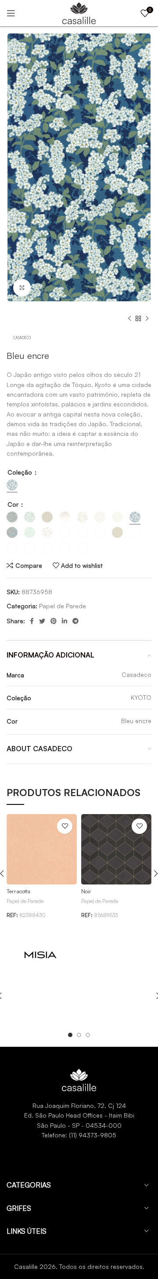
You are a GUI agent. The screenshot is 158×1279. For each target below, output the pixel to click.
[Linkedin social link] (64, 621)
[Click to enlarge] (22, 287)
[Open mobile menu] (11, 13)
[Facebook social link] (31, 621)
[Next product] (147, 318)
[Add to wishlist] (64, 826)
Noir (86, 891)
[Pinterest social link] (53, 621)
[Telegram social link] (75, 621)
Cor (13, 504)
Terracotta (18, 891)
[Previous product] (129, 318)
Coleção (20, 472)
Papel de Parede (62, 606)
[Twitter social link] (42, 621)
